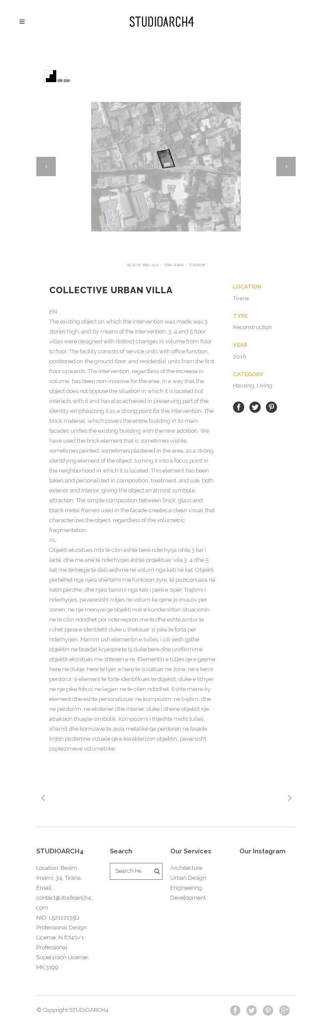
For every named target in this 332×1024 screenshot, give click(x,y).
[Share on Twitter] (255, 406)
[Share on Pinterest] (271, 406)
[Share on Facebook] (238, 406)
